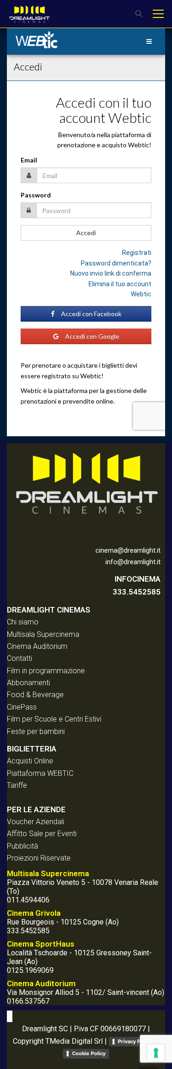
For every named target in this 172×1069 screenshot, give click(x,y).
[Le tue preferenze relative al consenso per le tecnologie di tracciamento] (156, 1053)
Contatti (19, 658)
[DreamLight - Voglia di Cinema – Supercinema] (29, 13)
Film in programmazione (46, 670)
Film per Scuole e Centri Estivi (54, 719)
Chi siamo (23, 622)
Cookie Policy (88, 1053)
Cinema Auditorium (37, 646)
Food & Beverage (35, 694)
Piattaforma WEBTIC (40, 773)
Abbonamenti (28, 682)
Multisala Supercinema (43, 634)
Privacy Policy (135, 1041)
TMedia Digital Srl (74, 1041)
